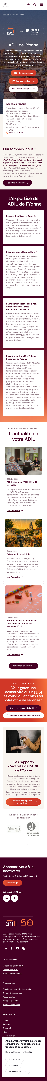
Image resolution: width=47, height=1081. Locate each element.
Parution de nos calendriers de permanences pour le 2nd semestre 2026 (22, 623)
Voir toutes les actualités (23, 666)
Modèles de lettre (11, 1001)
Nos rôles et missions (16, 183)
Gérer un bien (9, 1036)
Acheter (6, 1024)
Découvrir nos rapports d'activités (22, 801)
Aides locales (9, 997)
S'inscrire (11, 883)
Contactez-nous (25, 73)
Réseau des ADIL (10, 969)
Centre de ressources (12, 993)
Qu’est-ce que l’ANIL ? (13, 966)
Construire (8, 1028)
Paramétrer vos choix (17, 1071)
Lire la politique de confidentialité (18, 1052)
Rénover (6, 1032)
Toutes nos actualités (12, 973)
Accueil (6, 15)
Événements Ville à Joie (18, 554)
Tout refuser (14, 1065)
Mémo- (11, 1004)
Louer (5, 1020)
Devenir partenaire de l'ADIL (22, 708)
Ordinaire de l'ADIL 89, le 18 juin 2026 (22, 483)
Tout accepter (14, 1059)
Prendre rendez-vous (25, 81)
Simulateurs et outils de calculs (17, 989)
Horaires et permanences (23, 88)
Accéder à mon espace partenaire (25, 715)
